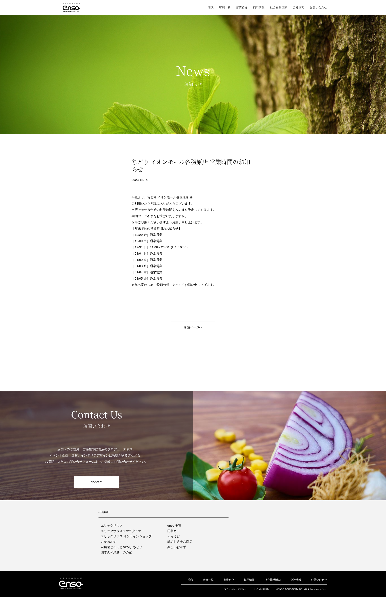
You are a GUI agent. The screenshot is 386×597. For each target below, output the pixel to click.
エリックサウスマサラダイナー (123, 530)
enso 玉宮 (174, 525)
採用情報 (258, 7)
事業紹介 (242, 7)
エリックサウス (112, 525)
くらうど (173, 536)
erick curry (108, 541)
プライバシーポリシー (235, 589)
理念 (211, 7)
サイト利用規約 (261, 589)
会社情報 (298, 7)
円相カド (173, 530)
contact (96, 481)
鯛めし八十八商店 (179, 541)
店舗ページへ (193, 327)
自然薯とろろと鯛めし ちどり (121, 547)
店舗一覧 (225, 7)
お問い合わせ (318, 7)
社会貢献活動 (278, 7)
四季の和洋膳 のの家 (116, 552)
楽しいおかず (176, 547)
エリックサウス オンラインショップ (126, 536)
